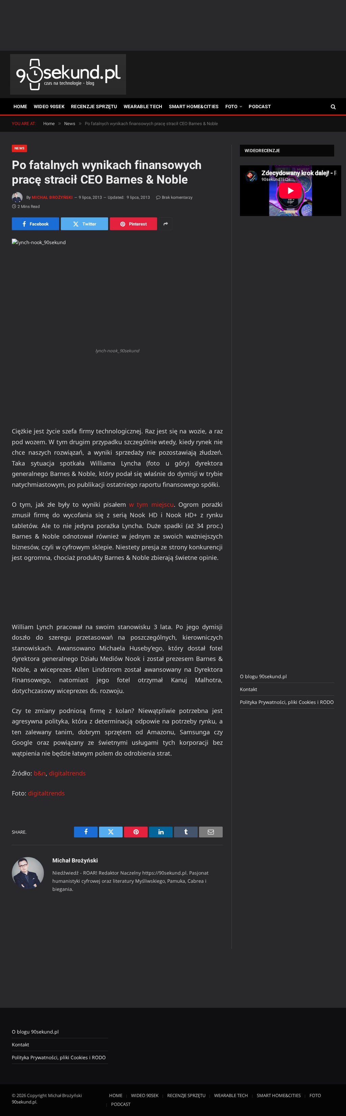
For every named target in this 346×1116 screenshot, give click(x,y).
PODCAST (260, 106)
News (19, 148)
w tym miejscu (151, 504)
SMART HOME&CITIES (194, 106)
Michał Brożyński (52, 197)
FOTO (231, 106)
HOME (20, 106)
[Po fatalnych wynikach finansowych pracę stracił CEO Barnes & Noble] (117, 291)
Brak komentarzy (177, 197)
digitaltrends (67, 773)
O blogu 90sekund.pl (263, 676)
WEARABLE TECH (143, 106)
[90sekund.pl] (68, 74)
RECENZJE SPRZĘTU (94, 106)
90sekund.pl (24, 1102)
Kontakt (248, 689)
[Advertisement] (173, 25)
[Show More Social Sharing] (165, 223)
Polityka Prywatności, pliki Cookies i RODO (287, 702)
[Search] (332, 106)
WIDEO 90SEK (49, 106)
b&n (40, 773)
